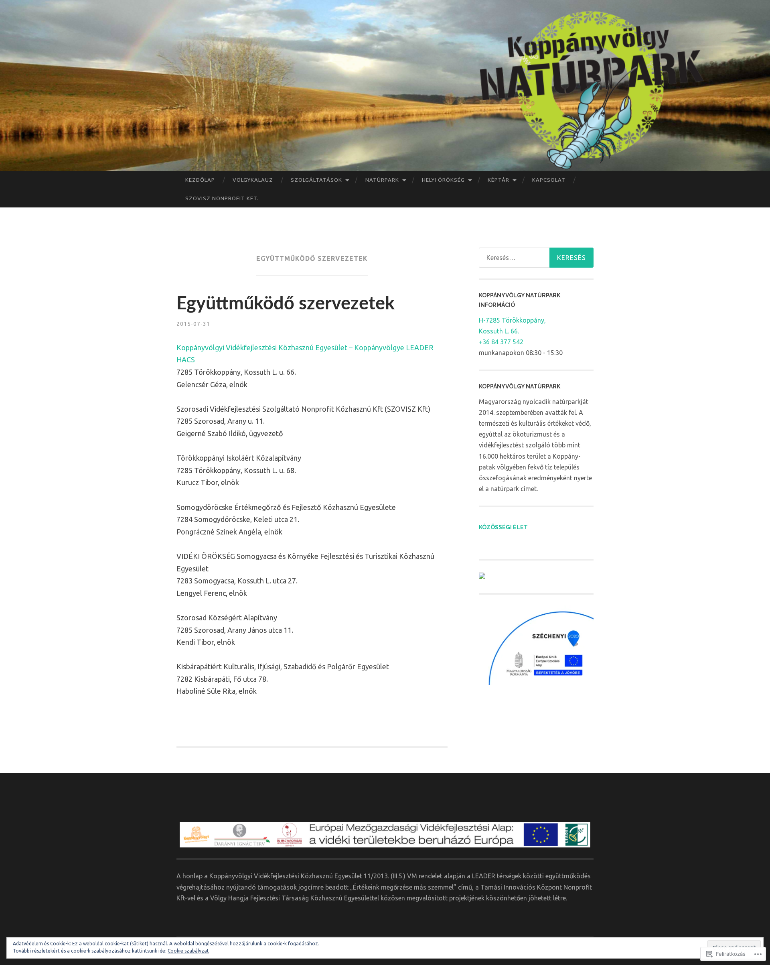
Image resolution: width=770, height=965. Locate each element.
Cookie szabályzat (188, 950)
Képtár (498, 180)
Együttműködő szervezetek (285, 304)
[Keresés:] (536, 258)
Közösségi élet (503, 527)
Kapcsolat (548, 180)
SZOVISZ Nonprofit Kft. (222, 198)
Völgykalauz (253, 180)
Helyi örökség (443, 180)
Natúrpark (382, 180)
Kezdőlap (200, 180)
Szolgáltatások (316, 180)
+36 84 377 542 (501, 341)
